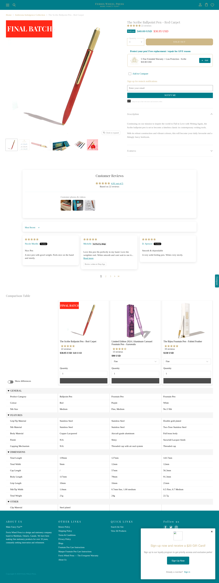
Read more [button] (88, 258)
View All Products (118, 531)
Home (9, 15)
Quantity (64, 368)
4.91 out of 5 (117, 183)
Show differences (23, 381)
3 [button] (110, 276)
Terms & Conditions (67, 535)
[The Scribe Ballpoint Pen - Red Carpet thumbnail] (41, 145)
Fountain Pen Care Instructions (71, 547)
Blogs (60, 543)
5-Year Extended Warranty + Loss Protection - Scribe (163, 59)
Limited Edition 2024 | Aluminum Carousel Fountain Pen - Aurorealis (132, 343)
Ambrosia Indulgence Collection (30, 15)
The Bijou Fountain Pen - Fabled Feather (182, 341)
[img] (31, 239)
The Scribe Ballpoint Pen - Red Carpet (78, 341)
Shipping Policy (65, 531)
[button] (134, 25)
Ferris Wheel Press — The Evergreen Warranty (78, 555)
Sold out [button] (84, 381)
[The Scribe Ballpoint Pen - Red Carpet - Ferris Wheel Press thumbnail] (11, 145)
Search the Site (117, 527)
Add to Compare (140, 73)
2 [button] (105, 276)
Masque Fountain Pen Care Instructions (74, 551)
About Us (62, 560)
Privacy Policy (64, 539)
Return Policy (64, 527)
